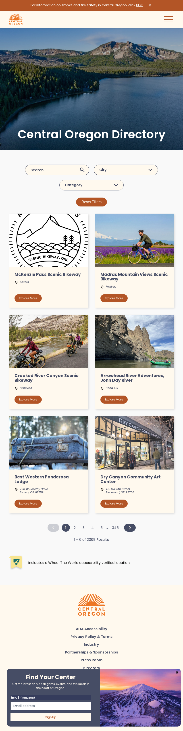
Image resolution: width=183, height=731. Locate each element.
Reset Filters (91, 202)
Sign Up (50, 717)
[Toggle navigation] (168, 19)
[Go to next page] (130, 528)
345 (115, 527)
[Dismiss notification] (150, 5)
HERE (139, 5)
